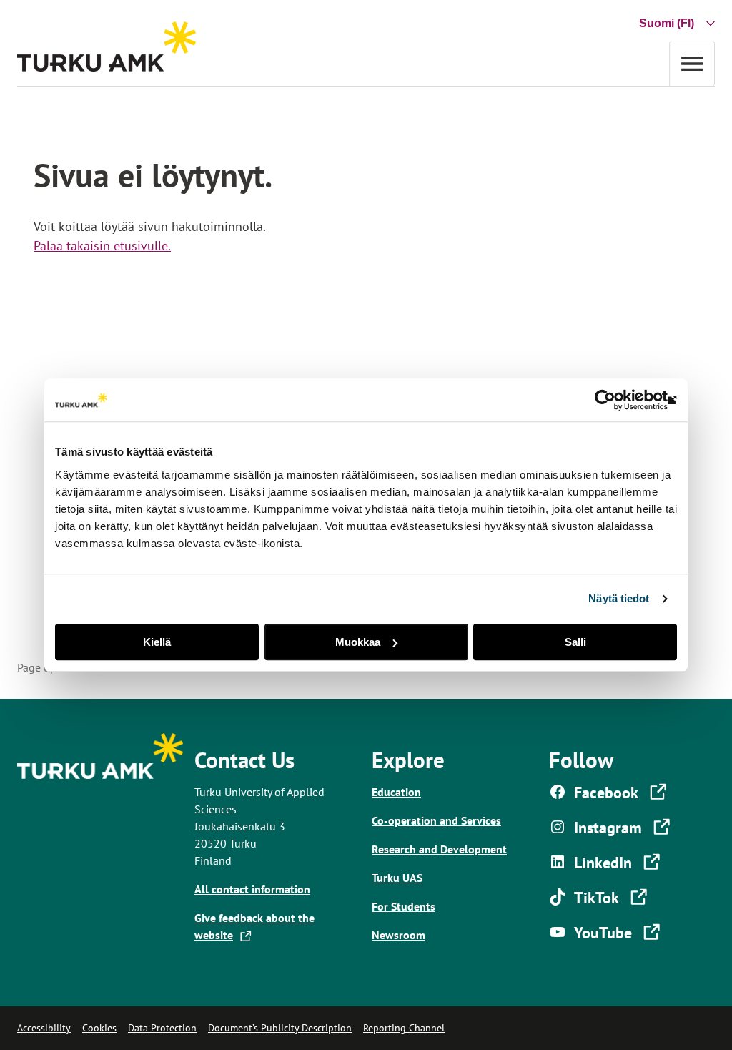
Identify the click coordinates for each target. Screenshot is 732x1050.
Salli (575, 642)
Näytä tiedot (618, 598)
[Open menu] (692, 63)
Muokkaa (357, 642)
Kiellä (157, 642)
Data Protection (162, 1027)
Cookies (99, 1027)
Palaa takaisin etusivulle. (102, 245)
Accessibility (44, 1027)
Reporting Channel (404, 1027)
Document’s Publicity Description (280, 1027)
